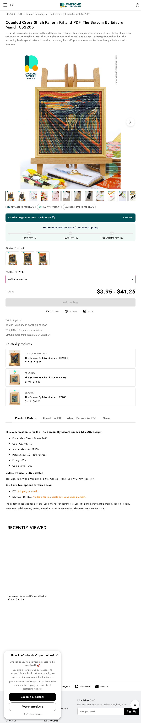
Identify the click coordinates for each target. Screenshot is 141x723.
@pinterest (85, 686)
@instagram (64, 686)
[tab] (26, 418)
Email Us (104, 686)
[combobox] (67, 279)
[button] (21, 207)
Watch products (32, 706)
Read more (128, 217)
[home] (70, 5)
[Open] (132, 279)
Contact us (11, 720)
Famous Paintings (35, 14)
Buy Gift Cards (51, 720)
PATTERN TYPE (15, 272)
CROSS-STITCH (14, 14)
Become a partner (32, 697)
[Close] (57, 655)
